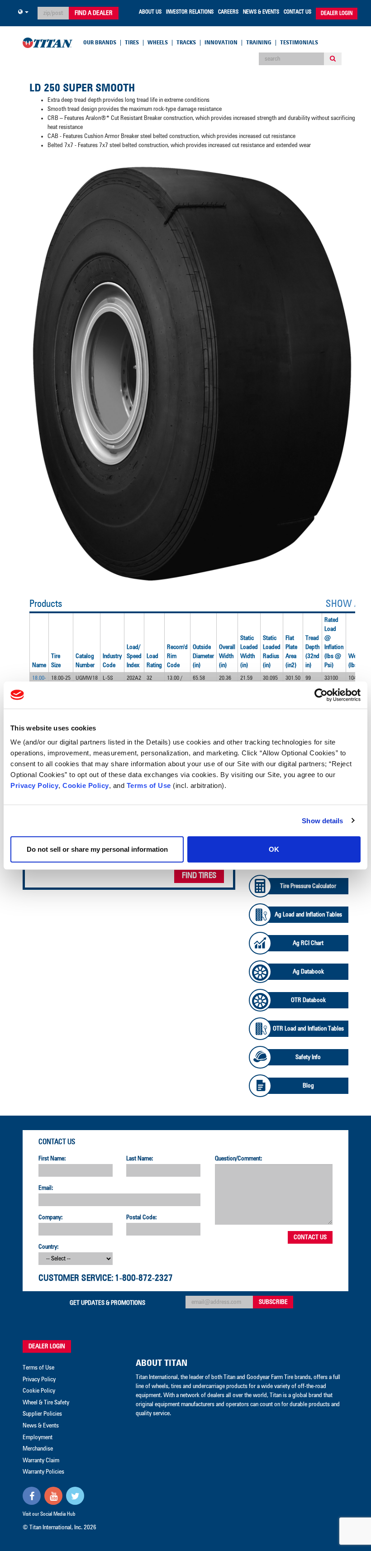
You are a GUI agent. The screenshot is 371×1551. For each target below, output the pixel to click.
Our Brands (99, 43)
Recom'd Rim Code (177, 656)
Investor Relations (190, 12)
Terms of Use (149, 785)
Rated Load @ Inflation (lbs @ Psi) (333, 642)
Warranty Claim (41, 1460)
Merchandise (38, 1449)
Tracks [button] (186, 43)
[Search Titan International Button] (333, 58)
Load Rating (154, 660)
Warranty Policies (43, 1472)
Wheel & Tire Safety (46, 1402)
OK (274, 849)
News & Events (261, 12)
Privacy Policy (34, 785)
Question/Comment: (238, 1158)
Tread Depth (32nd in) (312, 651)
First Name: (52, 1158)
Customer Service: (76, 1278)
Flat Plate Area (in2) (291, 651)
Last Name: (139, 1158)
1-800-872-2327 (144, 1278)
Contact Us (297, 12)
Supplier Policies (42, 1414)
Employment (37, 1437)
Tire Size (56, 660)
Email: (45, 1188)
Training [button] (258, 43)
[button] (23, 12)
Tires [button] (132, 43)
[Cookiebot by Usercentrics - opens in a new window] (321, 695)
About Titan (161, 1363)
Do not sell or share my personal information (97, 849)
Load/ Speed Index (134, 656)
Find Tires (199, 876)
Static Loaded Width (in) (249, 651)
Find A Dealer (94, 13)
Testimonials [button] (299, 43)
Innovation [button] (221, 43)
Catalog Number (85, 660)
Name (39, 665)
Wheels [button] (157, 43)
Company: (50, 1217)
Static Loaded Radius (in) (272, 651)
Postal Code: (141, 1217)
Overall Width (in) (227, 656)
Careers (228, 12)
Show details (322, 820)
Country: (48, 1247)
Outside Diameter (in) (203, 656)
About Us (150, 12)
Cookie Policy (85, 785)
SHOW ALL (347, 604)
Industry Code (112, 660)
